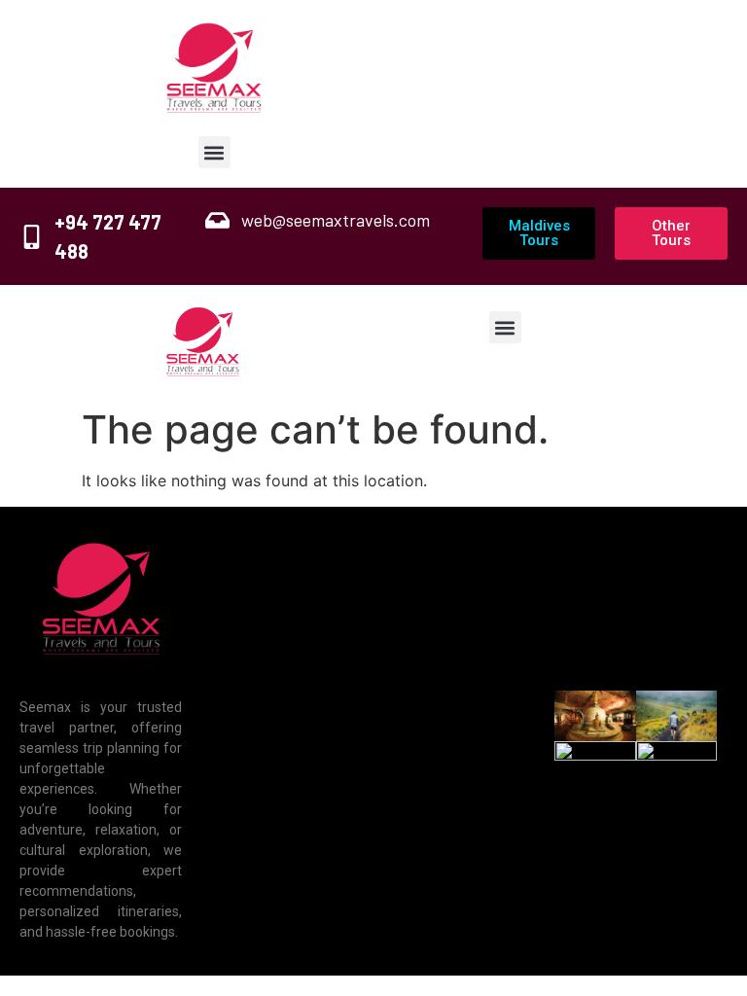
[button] (214, 152)
